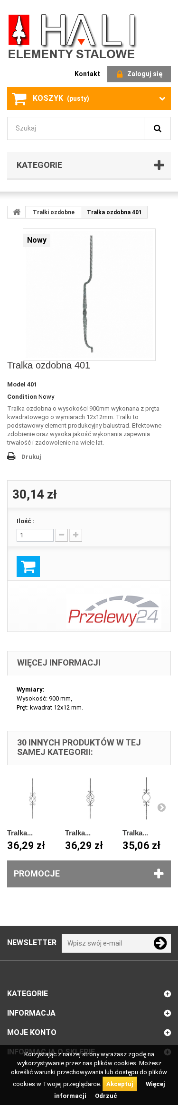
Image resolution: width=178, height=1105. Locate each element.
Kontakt (87, 74)
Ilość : (26, 521)
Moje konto (31, 1032)
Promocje (37, 873)
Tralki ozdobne (54, 212)
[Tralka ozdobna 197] (89, 798)
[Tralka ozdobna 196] (31, 798)
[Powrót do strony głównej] (17, 212)
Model (16, 384)
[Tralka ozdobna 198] (146, 798)
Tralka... (20, 833)
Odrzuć (106, 1095)
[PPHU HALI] (73, 35)
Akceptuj (119, 1083)
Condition (22, 396)
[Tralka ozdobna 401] (89, 294)
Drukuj (31, 456)
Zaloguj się (144, 74)
